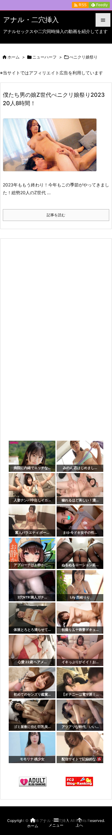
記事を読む (56, 215)
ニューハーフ (44, 56)
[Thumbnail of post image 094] (52, 149)
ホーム (13, 56)
